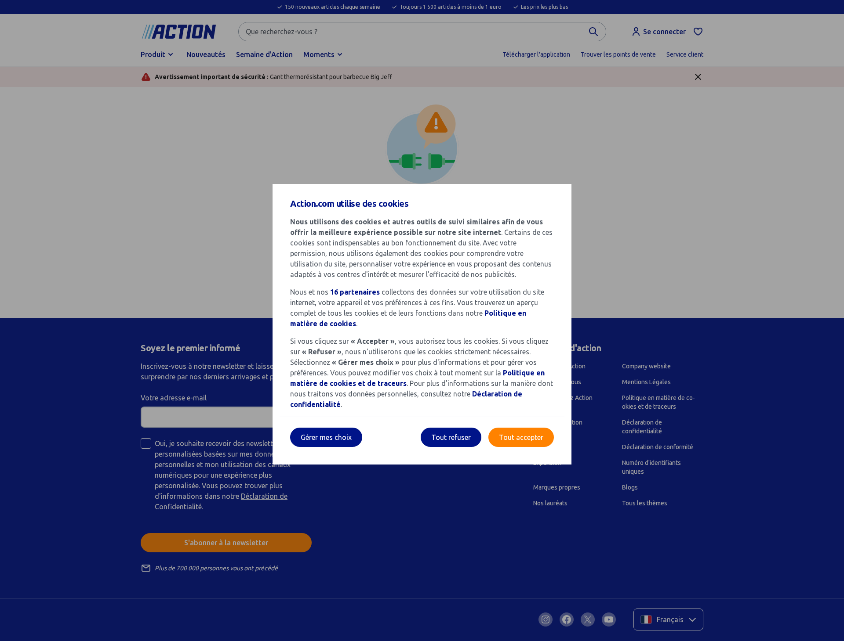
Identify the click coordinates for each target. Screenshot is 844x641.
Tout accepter (521, 437)
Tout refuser (451, 437)
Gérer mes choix (326, 437)
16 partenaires (355, 292)
